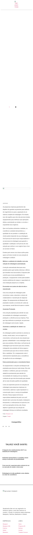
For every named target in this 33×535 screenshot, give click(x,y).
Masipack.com (9, 413)
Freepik (9, 416)
